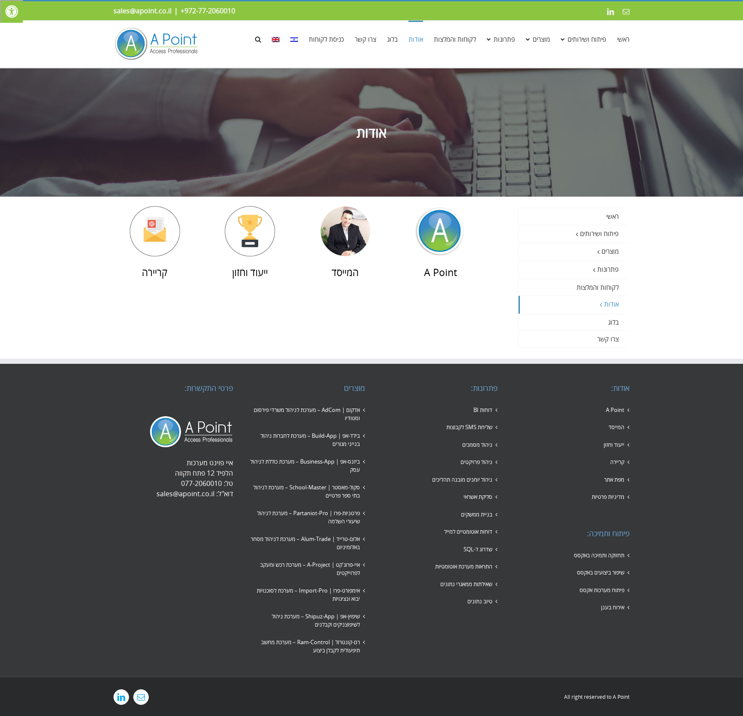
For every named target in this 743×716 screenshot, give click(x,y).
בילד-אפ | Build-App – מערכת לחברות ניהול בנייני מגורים (310, 440)
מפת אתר (614, 479)
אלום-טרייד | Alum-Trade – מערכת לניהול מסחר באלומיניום (305, 543)
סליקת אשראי (478, 497)
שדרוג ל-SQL (478, 549)
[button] (258, 39)
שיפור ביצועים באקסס (600, 572)
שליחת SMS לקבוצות (469, 427)
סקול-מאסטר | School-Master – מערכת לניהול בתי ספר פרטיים (306, 491)
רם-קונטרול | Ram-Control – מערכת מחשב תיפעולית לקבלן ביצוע (310, 646)
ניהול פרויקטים (476, 462)
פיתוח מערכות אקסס (602, 590)
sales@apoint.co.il (143, 10)
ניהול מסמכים (477, 445)
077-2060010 (201, 483)
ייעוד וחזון (614, 445)
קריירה (617, 462)
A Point (615, 410)
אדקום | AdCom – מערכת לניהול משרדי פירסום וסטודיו (307, 414)
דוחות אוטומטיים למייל (468, 531)
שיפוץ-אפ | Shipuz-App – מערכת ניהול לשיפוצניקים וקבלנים (316, 620)
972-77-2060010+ (208, 10)
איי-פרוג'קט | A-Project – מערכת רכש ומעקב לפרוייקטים (310, 569)
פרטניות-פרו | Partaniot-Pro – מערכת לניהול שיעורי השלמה (308, 517)
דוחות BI (482, 410)
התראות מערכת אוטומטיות (463, 566)
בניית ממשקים (476, 514)
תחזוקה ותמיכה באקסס (599, 555)
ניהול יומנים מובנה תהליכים (462, 479)
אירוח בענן (612, 607)
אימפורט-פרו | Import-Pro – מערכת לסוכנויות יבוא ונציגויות (308, 595)
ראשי (612, 216)
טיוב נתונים (479, 601)
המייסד (616, 427)
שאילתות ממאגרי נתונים (466, 584)
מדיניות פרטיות (608, 497)
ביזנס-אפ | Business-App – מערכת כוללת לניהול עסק (305, 466)
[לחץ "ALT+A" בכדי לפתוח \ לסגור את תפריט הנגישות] (11, 11)
